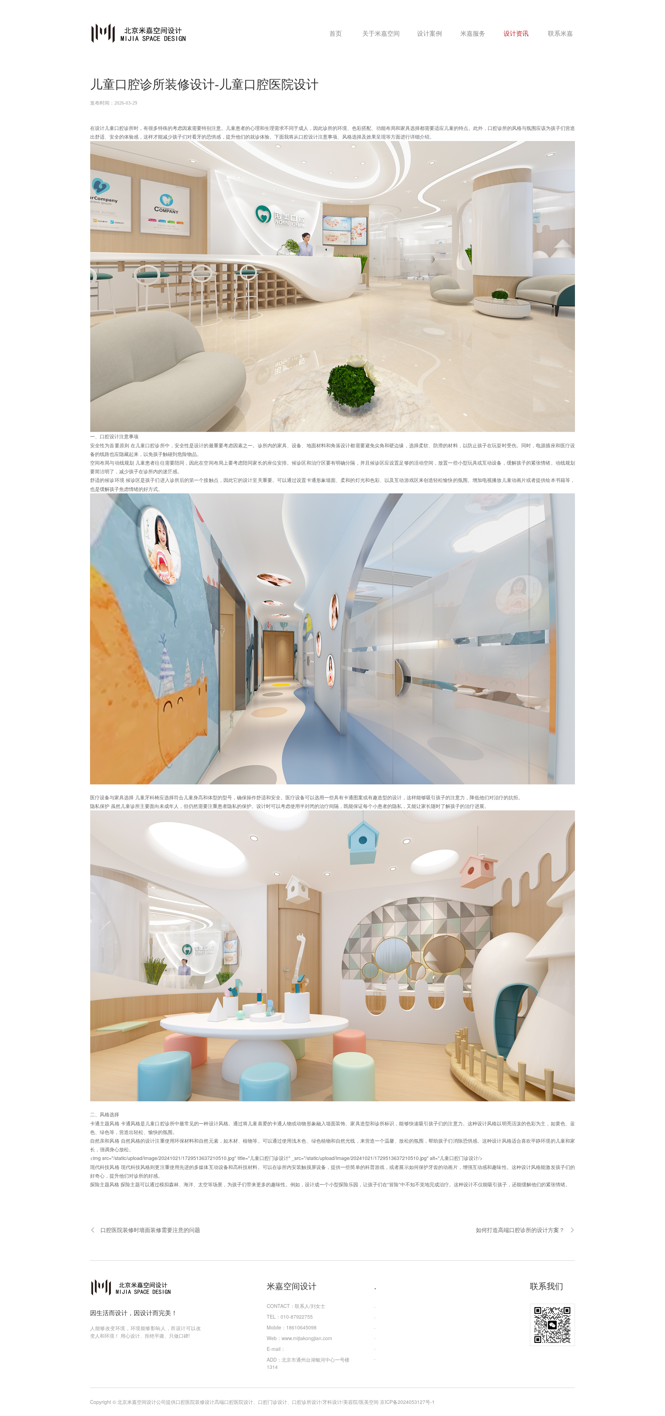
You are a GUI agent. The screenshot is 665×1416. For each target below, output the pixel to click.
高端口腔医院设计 (233, 1401)
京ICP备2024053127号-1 (407, 1401)
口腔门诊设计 (272, 1401)
